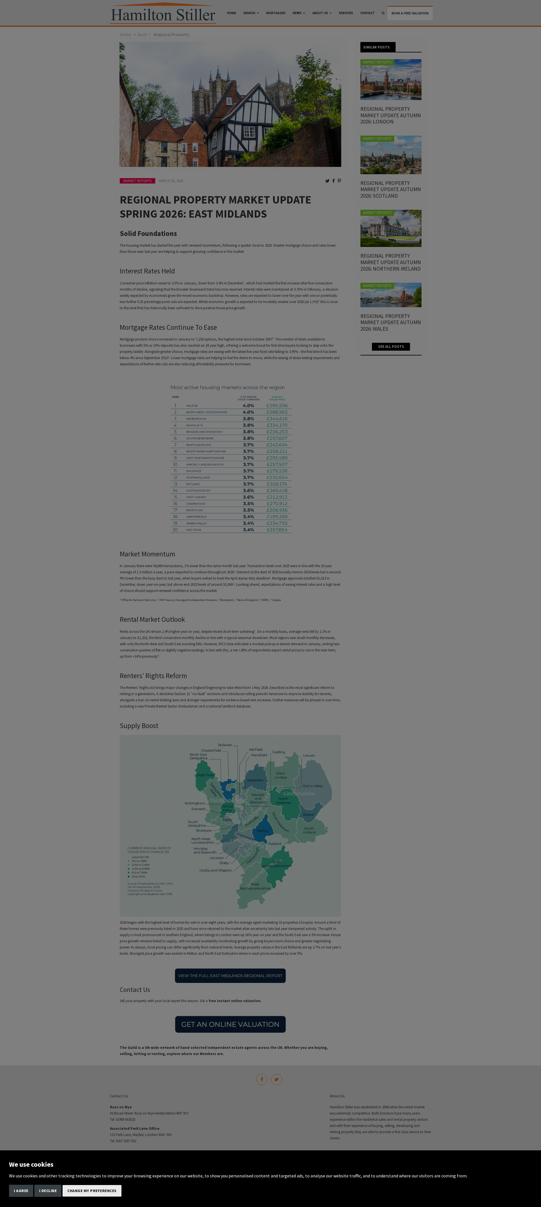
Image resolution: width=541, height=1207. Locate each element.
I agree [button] (21, 1190)
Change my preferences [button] (92, 1190)
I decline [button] (48, 1190)
